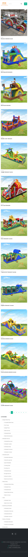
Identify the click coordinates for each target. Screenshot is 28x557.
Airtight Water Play (6, 419)
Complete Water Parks (8, 422)
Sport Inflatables (7, 462)
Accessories (5, 527)
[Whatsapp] (15, 533)
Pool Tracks (6, 425)
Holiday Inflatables (6, 519)
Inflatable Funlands (8, 449)
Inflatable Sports (5, 454)
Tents (3, 497)
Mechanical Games (8, 479)
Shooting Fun (7, 468)
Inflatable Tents (7, 500)
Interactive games (8, 460)
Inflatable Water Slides (9, 484)
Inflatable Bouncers (8, 441)
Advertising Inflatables (7, 505)
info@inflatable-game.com (14, 545)
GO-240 (2, 270)
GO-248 (2, 170)
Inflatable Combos (8, 452)
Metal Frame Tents (8, 503)
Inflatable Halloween (8, 521)
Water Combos (7, 495)
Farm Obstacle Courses (6, 238)
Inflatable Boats (7, 433)
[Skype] (12, 533)
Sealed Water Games (8, 492)
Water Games (7, 430)
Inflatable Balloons (8, 513)
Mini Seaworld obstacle (6, 72)
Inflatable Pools (7, 487)
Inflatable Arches (7, 508)
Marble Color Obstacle (6, 138)
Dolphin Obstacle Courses (7, 305)
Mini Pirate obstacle (5, 105)
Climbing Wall (7, 465)
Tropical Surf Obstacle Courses (8, 272)
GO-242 (2, 337)
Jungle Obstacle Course (7, 172)
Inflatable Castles (8, 444)
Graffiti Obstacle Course (7, 405)
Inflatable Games (6, 438)
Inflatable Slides (7, 446)
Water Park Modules (8, 436)
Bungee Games (7, 473)
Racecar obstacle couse (7, 38)
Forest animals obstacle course (8, 372)
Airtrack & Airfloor (7, 476)
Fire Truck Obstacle (5, 205)
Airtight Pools (7, 427)
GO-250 (2, 137)
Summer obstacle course (7, 338)
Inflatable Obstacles (8, 457)
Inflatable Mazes (7, 470)
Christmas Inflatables (8, 524)
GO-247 (2, 237)
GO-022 (2, 37)
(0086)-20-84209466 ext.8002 (15, 547)
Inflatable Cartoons (8, 516)
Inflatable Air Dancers (8, 511)
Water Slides (5, 481)
